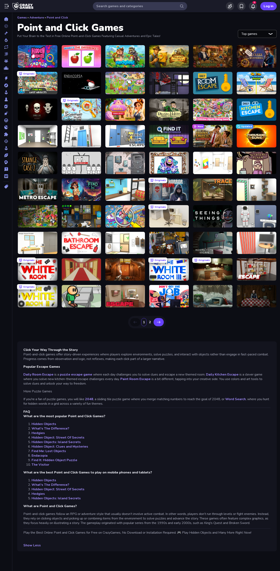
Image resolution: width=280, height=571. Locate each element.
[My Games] (241, 6)
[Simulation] (6, 148)
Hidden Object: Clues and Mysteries (60, 446)
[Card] (6, 106)
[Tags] (6, 186)
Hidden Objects (44, 424)
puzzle (65, 374)
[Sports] (6, 155)
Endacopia (40, 455)
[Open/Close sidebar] (6, 6)
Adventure (37, 18)
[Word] (6, 176)
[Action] (6, 78)
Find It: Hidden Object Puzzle (54, 460)
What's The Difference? (50, 428)
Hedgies (38, 433)
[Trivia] (6, 169)
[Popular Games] (6, 40)
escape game (81, 374)
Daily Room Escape (38, 374)
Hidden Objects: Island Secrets (56, 442)
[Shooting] (6, 141)
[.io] (6, 127)
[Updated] (6, 47)
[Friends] (230, 6)
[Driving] (6, 120)
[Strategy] (6, 162)
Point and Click (57, 18)
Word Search (235, 399)
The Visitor (40, 464)
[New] (6, 33)
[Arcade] (6, 92)
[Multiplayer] (6, 60)
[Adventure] (6, 85)
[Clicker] (6, 113)
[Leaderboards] (6, 67)
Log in (268, 6)
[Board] (6, 99)
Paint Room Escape (135, 379)
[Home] (6, 19)
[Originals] (6, 54)
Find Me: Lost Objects (49, 451)
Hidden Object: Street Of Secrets (58, 437)
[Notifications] (253, 6)
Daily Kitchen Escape (222, 374)
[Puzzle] (6, 134)
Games (22, 18)
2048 (89, 399)
